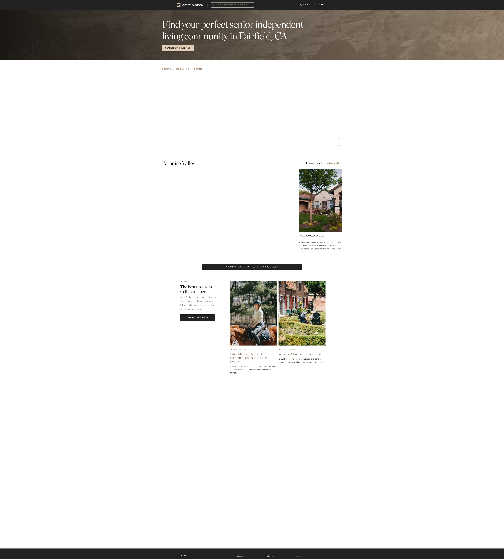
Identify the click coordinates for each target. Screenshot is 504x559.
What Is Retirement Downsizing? (300, 354)
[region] (252, 109)
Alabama (240, 556)
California (167, 69)
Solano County (183, 69)
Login (321, 5)
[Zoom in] (339, 138)
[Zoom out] (339, 143)
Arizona (299, 556)
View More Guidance (197, 317)
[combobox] (218, 5)
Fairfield (198, 69)
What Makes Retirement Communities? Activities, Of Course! (248, 357)
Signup (306, 5)
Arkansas (270, 556)
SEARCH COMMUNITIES (177, 48)
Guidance (184, 282)
